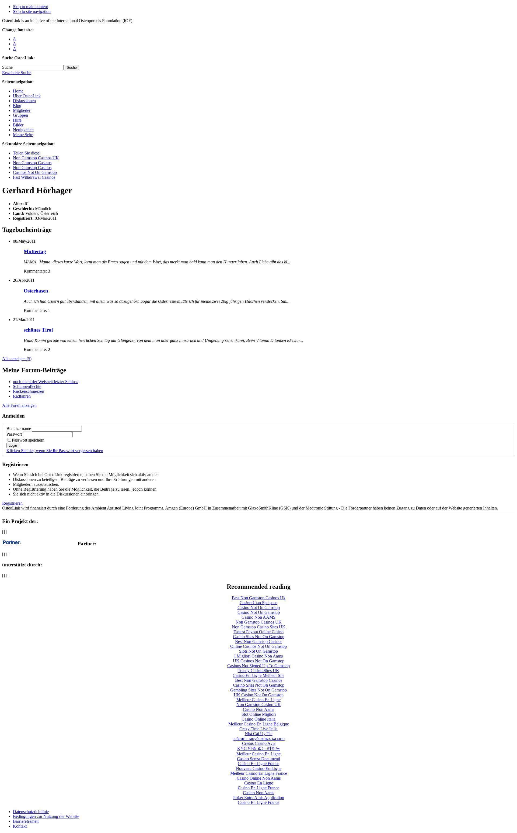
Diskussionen (24, 100)
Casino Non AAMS (258, 617)
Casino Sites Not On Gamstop (258, 636)
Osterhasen (36, 291)
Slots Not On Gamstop (258, 651)
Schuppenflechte (27, 386)
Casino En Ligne (258, 783)
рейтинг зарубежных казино (258, 738)
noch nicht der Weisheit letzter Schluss (45, 381)
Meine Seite (23, 134)
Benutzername (18, 428)
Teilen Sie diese (26, 153)
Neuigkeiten (23, 130)
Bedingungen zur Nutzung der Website (46, 816)
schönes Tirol (38, 330)
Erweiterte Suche (16, 72)
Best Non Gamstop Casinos (258, 641)
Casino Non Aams (258, 709)
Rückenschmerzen (28, 391)
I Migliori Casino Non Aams (258, 656)
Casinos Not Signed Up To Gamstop (258, 665)
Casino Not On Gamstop (258, 607)
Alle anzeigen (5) (17, 358)
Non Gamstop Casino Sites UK (258, 627)
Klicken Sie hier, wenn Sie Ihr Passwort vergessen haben (54, 450)
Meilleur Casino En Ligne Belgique (258, 724)
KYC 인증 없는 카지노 (258, 748)
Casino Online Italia (258, 719)
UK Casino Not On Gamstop (259, 695)
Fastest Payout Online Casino (258, 631)
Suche (7, 67)
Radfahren (22, 396)
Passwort (14, 434)
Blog (17, 105)
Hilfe (17, 120)
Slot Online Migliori (259, 714)
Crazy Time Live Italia (258, 729)
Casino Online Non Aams (259, 778)
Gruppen (20, 115)
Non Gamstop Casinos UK (36, 158)
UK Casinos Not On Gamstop (258, 661)
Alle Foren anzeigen (19, 405)
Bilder (18, 125)
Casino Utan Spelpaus (258, 602)
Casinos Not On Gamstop (35, 172)
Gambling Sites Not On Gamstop (258, 690)
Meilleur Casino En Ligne (258, 699)
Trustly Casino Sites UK (258, 670)
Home (18, 91)
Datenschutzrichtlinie (31, 811)
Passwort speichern (28, 440)
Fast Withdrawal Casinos (34, 177)
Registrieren (12, 503)
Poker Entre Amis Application (258, 797)
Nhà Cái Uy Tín (259, 733)
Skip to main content (30, 6)
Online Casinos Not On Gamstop (258, 646)
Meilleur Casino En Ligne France (258, 773)
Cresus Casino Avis (258, 743)
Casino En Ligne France (258, 763)
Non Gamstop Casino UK (258, 704)
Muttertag (35, 251)
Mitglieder (21, 110)
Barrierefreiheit (26, 821)
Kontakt (20, 826)
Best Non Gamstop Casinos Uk (258, 598)
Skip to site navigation (32, 11)
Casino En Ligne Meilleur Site (258, 675)
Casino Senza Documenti (258, 758)
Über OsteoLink (27, 96)
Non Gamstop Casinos (32, 162)
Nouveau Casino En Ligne (258, 768)
